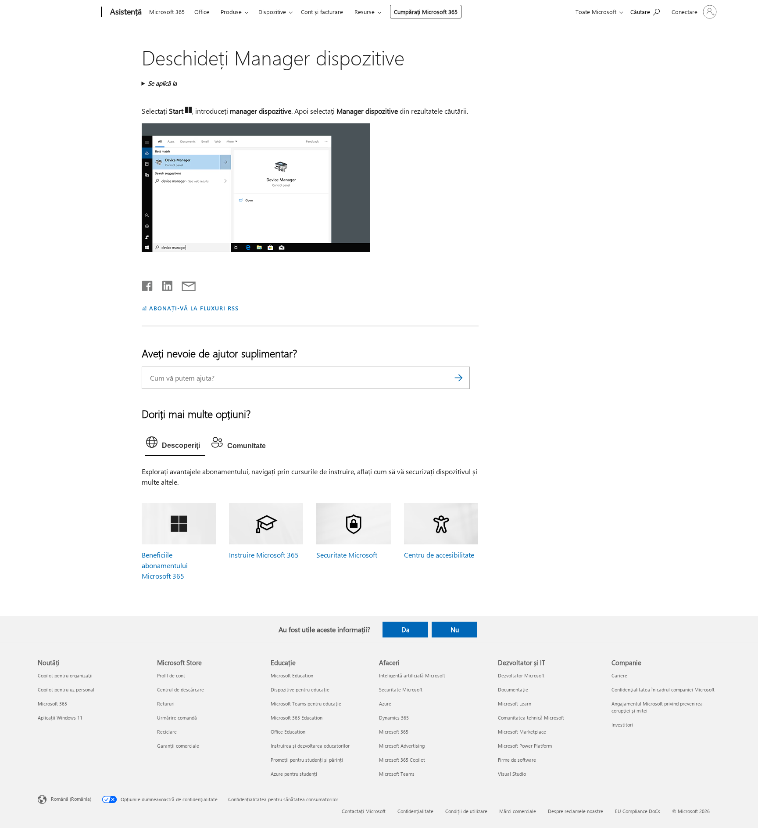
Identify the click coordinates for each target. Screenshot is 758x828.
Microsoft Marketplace (522, 731)
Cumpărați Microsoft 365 (426, 11)
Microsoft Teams (397, 773)
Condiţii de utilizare (466, 811)
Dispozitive (272, 11)
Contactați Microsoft (364, 811)
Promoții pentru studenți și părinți (307, 759)
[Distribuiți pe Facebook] (148, 284)
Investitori (622, 724)
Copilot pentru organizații (65, 675)
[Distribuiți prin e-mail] (185, 284)
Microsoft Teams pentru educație (306, 703)
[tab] (175, 444)
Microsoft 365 (167, 11)
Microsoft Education (292, 675)
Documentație (513, 689)
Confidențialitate (415, 811)
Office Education (288, 731)
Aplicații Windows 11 (60, 717)
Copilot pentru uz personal (66, 689)
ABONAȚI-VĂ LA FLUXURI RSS (193, 308)
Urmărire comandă (177, 717)
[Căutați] (459, 378)
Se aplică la (162, 83)
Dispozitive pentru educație (300, 689)
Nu (455, 629)
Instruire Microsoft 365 (264, 554)
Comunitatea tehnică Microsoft (531, 717)
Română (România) (71, 799)
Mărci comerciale (517, 811)
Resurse (364, 11)
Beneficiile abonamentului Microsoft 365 (165, 565)
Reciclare (167, 731)
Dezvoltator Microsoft (521, 675)
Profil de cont (171, 675)
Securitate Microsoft (346, 554)
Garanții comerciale (178, 745)
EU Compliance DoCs (637, 811)
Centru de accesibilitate (439, 554)
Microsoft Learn (514, 703)
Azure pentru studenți (294, 773)
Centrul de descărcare (180, 689)
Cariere (619, 675)
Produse (231, 11)
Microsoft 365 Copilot (402, 759)
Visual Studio (512, 773)
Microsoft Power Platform (525, 745)
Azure (385, 703)
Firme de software (517, 759)
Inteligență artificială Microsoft (412, 675)
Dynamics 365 (394, 717)
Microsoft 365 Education (296, 717)
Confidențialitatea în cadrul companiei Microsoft (663, 689)
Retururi (166, 703)
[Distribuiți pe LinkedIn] (164, 284)
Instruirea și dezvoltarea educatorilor (310, 745)
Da (405, 629)
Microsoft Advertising (402, 745)
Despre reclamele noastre (575, 811)
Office (201, 11)
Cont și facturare (322, 11)
